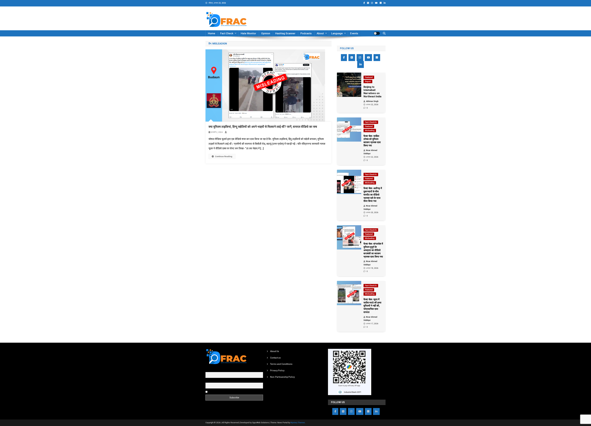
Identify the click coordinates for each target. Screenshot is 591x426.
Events (354, 33)
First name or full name (216, 370)
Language (337, 33)
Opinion (265, 33)
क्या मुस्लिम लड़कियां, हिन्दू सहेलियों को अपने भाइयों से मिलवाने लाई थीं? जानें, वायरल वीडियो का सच (263, 127)
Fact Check (226, 33)
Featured (369, 77)
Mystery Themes (298, 423)
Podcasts (306, 33)
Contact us (275, 358)
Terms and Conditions (281, 364)
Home (211, 33)
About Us (274, 351)
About (320, 33)
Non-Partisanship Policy (282, 377)
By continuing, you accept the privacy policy (230, 391)
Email (208, 381)
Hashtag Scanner (285, 33)
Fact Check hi (371, 122)
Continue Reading (223, 156)
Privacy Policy (277, 370)
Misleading (369, 130)
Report (368, 81)
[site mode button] (377, 33)
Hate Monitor (248, 33)
